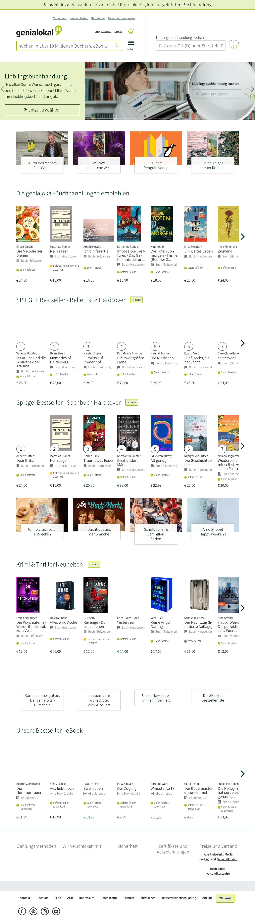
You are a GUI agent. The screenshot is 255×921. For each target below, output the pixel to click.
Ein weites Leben (198, 251)
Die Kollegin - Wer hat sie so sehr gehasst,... (232, 792)
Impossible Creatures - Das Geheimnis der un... (131, 255)
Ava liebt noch (62, 788)
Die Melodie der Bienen (29, 253)
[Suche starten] (117, 46)
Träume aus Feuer (98, 460)
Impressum (86, 907)
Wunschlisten (79, 18)
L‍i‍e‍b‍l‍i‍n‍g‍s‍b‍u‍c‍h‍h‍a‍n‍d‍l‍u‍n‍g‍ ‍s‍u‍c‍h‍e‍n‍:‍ (180, 37)
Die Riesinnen (162, 357)
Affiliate (207, 907)
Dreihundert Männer (127, 462)
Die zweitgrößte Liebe (130, 360)
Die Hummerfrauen (29, 790)
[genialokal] (39, 31)
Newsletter (98, 18)
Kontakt (25, 907)
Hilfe (58, 907)
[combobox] (64, 46)
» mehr (136, 299)
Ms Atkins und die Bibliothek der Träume (31, 362)
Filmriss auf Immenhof (93, 360)
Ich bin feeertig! (96, 251)
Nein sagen (59, 251)
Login (118, 31)
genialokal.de (63, 4)
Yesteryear (227, 357)
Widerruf (225, 908)
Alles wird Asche (63, 622)
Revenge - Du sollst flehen (94, 624)
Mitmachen (148, 907)
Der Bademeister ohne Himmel (198, 790)
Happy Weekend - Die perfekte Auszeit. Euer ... (232, 626)
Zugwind (225, 251)
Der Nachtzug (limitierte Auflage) (198, 624)
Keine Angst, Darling (161, 624)
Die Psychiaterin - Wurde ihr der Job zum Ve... (31, 626)
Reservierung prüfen (121, 18)
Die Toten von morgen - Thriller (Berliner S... (165, 255)
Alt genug (158, 460)
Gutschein (60, 18)
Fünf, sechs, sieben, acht (197, 360)
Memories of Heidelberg (60, 360)
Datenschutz (109, 907)
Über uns (42, 907)
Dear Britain (26, 460)
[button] (131, 47)
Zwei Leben (93, 788)
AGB (70, 907)
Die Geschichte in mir (198, 462)
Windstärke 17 (162, 788)
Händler (129, 907)
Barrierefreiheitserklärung (179, 907)
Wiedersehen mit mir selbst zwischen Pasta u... (232, 464)
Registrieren (103, 31)
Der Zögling (126, 788)
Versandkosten (227, 859)
